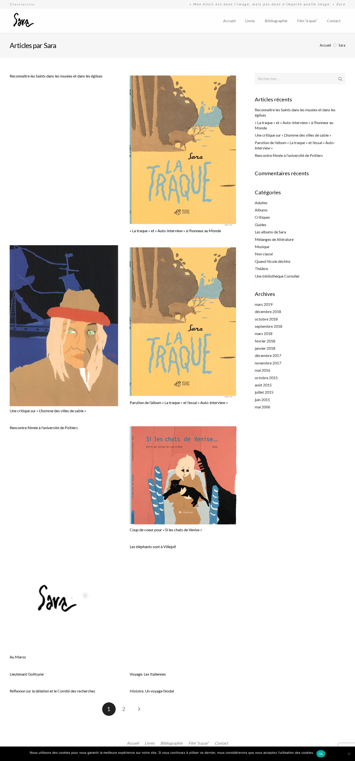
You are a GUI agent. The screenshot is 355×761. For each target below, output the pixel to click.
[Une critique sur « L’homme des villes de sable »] (64, 325)
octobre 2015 (266, 377)
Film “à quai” (198, 743)
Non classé (264, 253)
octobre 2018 (266, 319)
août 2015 (263, 385)
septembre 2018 (268, 326)
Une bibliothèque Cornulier (277, 276)
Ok (321, 754)
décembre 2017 (268, 355)
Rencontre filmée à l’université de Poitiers (44, 427)
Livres (150, 743)
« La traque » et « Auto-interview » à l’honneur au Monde (175, 230)
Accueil (133, 743)
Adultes (261, 202)
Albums (261, 210)
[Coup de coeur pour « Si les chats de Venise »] (184, 475)
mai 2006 (262, 407)
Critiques (262, 217)
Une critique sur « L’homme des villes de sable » (48, 410)
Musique (262, 246)
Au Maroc (18, 657)
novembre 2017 (268, 363)
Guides (260, 224)
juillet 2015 (264, 392)
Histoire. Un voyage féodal (152, 691)
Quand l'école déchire (272, 261)
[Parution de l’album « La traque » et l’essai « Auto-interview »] (184, 321)
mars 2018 (263, 333)
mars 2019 (263, 304)
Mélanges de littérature (274, 239)
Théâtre (261, 268)
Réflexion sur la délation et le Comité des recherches (52, 691)
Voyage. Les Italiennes (148, 674)
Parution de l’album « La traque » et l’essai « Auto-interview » (179, 402)
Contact (221, 743)
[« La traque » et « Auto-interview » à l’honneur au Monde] (184, 149)
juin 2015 (262, 399)
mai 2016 (262, 370)
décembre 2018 (268, 311)
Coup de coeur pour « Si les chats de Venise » (166, 529)
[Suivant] (139, 709)
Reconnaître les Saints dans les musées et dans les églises (56, 76)
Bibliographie (171, 743)
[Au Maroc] (64, 598)
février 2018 (265, 341)
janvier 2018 (265, 348)
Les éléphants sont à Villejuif (153, 546)
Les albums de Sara (270, 232)
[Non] (349, 753)
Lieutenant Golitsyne (27, 674)
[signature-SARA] (23, 21)
